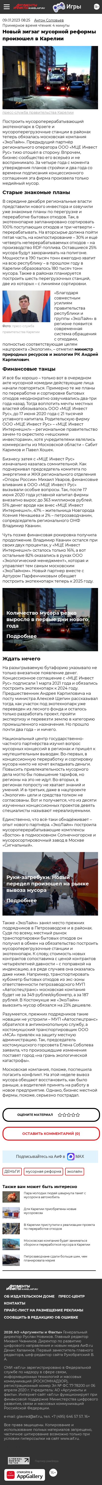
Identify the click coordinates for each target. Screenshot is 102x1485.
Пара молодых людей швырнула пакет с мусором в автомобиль (55, 1195)
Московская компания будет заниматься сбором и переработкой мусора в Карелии (57, 1242)
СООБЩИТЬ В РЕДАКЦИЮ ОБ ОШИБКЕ (41, 1317)
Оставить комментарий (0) (51, 1133)
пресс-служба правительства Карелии (38, 112)
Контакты (14, 1303)
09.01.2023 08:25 (16, 20)
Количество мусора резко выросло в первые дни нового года (47, 619)
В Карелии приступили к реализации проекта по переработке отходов (59, 1227)
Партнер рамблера (46, 1461)
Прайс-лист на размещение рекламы (43, 1310)
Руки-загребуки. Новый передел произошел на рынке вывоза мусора (47, 883)
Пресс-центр (71, 1296)
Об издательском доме (29, 1296)
